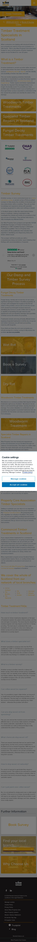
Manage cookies (18, 479)
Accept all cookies (18, 484)
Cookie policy (27, 472)
